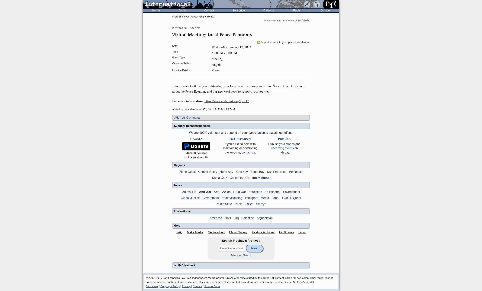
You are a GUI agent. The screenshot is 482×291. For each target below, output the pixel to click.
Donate (325, 10)
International (179, 27)
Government (210, 198)
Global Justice (190, 198)
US (247, 177)
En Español (272, 191)
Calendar (269, 10)
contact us (248, 152)
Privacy (186, 286)
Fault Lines (286, 232)
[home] (178, 4)
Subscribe (238, 10)
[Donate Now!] (196, 146)
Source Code (212, 286)
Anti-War (195, 27)
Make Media (195, 232)
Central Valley (207, 171)
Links (302, 232)
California (236, 177)
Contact (209, 10)
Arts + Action (222, 191)
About (182, 10)
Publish (297, 10)
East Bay (242, 171)
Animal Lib (189, 191)
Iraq (236, 218)
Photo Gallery (238, 232)
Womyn (261, 204)
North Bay (226, 171)
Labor (275, 198)
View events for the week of (287, 20)
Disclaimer (152, 286)
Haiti (228, 218)
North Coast (188, 171)
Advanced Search (241, 255)
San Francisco (276, 171)
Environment (291, 191)
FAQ (179, 232)
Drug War (239, 191)
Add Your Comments (187, 117)
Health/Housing (231, 198)
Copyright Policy (170, 286)
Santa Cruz (219, 177)
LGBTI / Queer (291, 198)
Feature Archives (263, 232)
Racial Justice (244, 204)
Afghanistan (265, 218)
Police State (224, 204)
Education (255, 191)
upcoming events (282, 148)
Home (156, 10)
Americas (216, 218)
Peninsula (296, 171)
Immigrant (251, 198)
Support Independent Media (192, 125)
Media (265, 198)
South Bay (257, 171)
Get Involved (216, 232)
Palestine (247, 218)
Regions (179, 165)
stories (287, 144)
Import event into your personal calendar (285, 42)
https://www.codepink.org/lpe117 (226, 101)
